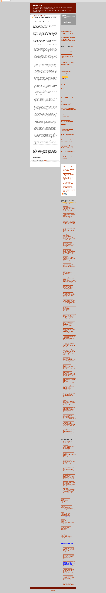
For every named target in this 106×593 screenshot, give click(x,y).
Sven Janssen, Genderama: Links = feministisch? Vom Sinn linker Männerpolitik (69, 208)
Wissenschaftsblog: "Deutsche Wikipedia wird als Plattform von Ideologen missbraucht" (69, 567)
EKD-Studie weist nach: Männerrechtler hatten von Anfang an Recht (69, 461)
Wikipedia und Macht (67, 558)
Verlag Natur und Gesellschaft (66, 505)
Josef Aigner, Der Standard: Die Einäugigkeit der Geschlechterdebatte (69, 235)
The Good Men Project (65, 527)
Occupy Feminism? (66, 448)
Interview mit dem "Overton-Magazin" (67, 62)
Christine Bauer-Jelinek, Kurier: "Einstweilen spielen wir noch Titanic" (68, 339)
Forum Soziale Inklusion (65, 498)
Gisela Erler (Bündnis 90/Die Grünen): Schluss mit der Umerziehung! (68, 323)
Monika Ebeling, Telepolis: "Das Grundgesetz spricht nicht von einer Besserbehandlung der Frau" (69, 316)
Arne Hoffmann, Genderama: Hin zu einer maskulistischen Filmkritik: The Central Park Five (69, 391)
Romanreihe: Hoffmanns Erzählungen (68, 37)
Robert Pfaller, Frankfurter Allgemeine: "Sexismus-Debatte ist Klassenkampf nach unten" (69, 332)
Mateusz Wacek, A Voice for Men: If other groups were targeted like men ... (69, 429)
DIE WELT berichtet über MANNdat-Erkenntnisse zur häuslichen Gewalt (67, 129)
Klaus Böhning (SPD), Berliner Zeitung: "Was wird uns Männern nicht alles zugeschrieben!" (69, 327)
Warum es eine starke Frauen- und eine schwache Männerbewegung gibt (69, 467)
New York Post (44, 29)
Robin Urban (63, 506)
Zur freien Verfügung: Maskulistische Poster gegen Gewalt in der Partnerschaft (67, 146)
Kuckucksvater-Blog (64, 502)
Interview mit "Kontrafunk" (65, 64)
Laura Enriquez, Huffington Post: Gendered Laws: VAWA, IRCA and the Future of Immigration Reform (69, 418)
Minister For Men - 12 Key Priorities (67, 522)
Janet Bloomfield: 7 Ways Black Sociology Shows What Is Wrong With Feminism (69, 425)
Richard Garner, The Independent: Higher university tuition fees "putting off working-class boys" (69, 406)
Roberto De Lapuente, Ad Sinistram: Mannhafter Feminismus (67, 364)
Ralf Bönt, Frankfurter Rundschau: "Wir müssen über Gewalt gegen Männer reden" (69, 270)
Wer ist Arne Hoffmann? (66, 84)
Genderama (37, 5)
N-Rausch (62, 521)
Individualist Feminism (65, 535)
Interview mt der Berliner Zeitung (67, 54)
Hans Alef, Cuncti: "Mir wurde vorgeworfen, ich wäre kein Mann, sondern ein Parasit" (69, 343)
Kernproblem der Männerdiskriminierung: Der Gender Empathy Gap (67, 103)
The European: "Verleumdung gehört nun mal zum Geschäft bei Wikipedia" (69, 570)
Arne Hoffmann (67, 18)
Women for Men (64, 528)
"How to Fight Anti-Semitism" (42, 31)
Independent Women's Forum (66, 538)
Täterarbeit (63, 519)
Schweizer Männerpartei (65, 514)
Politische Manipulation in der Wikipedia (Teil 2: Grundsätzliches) (68, 550)
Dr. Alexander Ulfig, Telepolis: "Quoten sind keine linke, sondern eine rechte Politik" (69, 302)
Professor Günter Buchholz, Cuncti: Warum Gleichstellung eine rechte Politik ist (69, 306)
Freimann (62, 530)
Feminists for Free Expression (66, 536)
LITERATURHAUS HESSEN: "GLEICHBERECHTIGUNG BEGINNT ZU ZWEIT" (68, 40)
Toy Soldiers (63, 534)
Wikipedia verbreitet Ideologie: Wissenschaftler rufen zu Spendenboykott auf (68, 578)
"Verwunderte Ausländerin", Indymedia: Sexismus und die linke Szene (68, 255)
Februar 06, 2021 (46, 160)
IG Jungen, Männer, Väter (66, 93)
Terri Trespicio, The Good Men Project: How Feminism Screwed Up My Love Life (69, 482)
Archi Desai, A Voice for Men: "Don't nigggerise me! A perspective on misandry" (68, 422)
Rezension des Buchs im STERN (67, 51)
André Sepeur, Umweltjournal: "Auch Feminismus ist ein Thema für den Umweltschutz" (69, 351)
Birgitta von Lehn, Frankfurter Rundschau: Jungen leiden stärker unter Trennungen (69, 275)
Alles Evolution (63, 501)
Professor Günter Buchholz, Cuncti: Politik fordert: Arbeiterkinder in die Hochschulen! (69, 296)
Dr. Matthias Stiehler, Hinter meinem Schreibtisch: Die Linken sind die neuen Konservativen (69, 251)
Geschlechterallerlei (64, 500)
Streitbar (62, 512)
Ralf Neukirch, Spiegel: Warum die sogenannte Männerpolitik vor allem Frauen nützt (69, 282)
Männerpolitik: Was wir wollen (67, 97)
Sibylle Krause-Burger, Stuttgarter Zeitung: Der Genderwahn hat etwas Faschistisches (69, 248)
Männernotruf (63, 520)
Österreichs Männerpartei (65, 515)
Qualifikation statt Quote (65, 513)
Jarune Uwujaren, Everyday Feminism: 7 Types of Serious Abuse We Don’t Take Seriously (69, 492)
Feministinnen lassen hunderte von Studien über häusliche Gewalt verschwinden (68, 556)
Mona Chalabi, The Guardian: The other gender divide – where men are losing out (69, 402)
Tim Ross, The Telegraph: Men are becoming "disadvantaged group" (68, 399)
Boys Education (64, 523)
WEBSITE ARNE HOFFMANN (66, 31)
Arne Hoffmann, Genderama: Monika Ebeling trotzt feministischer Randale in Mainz (69, 320)
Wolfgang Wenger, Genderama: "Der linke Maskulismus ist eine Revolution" (69, 214)
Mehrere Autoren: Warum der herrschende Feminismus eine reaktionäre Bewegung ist (68, 231)
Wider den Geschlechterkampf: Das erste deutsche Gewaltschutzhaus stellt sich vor (69, 458)
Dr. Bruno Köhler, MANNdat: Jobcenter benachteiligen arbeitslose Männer (68, 288)
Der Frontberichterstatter (65, 507)
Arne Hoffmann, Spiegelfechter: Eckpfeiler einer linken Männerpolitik (69, 205)
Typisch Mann (63, 529)
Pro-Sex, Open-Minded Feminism (67, 537)
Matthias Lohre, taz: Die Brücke (69, 280)
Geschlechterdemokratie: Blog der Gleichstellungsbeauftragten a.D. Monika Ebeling (68, 509)
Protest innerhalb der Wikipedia (68, 554)
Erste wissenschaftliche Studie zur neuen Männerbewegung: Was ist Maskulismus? (68, 110)
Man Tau (62, 499)
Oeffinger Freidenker (64, 531)
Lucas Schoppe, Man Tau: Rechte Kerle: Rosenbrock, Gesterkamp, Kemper (69, 379)
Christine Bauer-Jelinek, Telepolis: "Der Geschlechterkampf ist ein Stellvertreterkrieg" (69, 336)
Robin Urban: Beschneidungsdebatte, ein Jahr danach (69, 382)
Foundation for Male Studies (66, 526)
